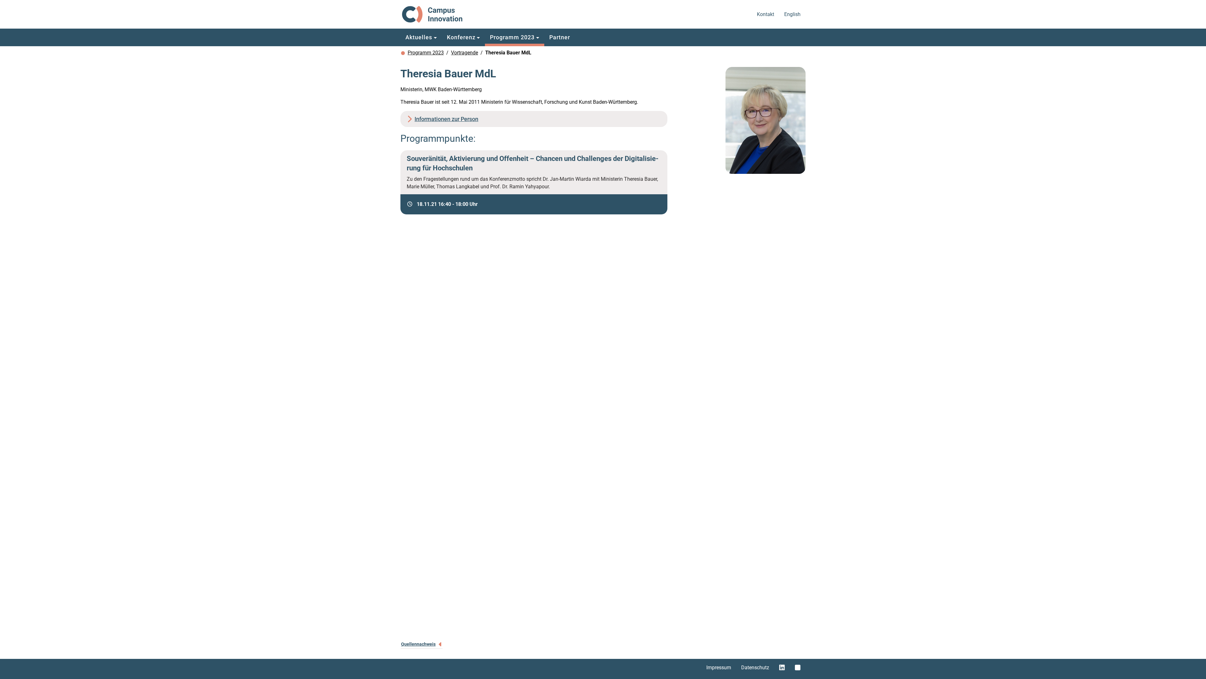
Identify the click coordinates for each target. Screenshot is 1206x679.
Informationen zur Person (446, 119)
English (792, 14)
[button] (421, 37)
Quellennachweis (418, 644)
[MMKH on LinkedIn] (782, 667)
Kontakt (766, 14)
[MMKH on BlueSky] (798, 667)
